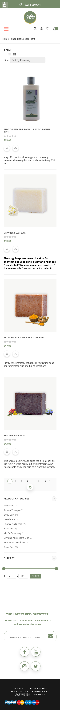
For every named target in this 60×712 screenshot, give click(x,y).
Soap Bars (11, 547)
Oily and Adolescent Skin (18, 537)
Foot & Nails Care (15, 523)
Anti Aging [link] (10, 505)
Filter (35, 576)
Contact (18, 688)
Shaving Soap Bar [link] (14, 232)
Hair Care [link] (10, 528)
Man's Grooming (14, 533)
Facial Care (11, 519)
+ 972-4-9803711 (32, 4)
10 (44, 481)
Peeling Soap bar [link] (14, 435)
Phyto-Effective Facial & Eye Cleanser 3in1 (27, 130)
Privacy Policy (19, 691)
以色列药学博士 (22, 694)
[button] (35, 666)
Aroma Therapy (13, 510)
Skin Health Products (16, 542)
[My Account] (41, 28)
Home (5, 38)
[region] (30, 38)
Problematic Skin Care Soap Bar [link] (24, 337)
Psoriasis (39, 694)
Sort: (6, 59)
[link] (30, 17)
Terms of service (37, 688)
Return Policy (40, 691)
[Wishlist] (47, 28)
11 (50, 481)
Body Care (11, 514)
